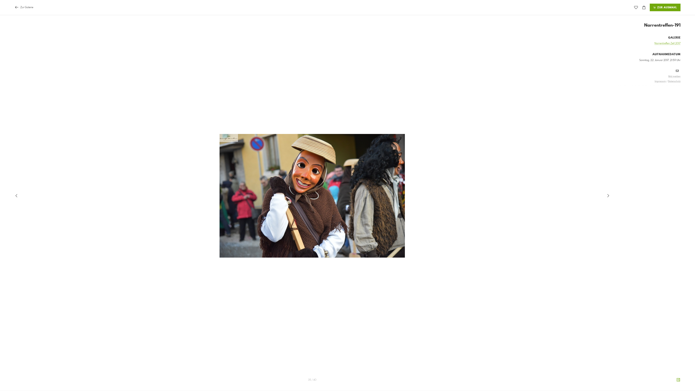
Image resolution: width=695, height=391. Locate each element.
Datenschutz (674, 81)
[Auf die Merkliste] (636, 7)
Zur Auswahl (666, 7)
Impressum (660, 81)
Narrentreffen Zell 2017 (667, 43)
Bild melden (674, 76)
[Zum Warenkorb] (644, 7)
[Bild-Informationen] (678, 380)
